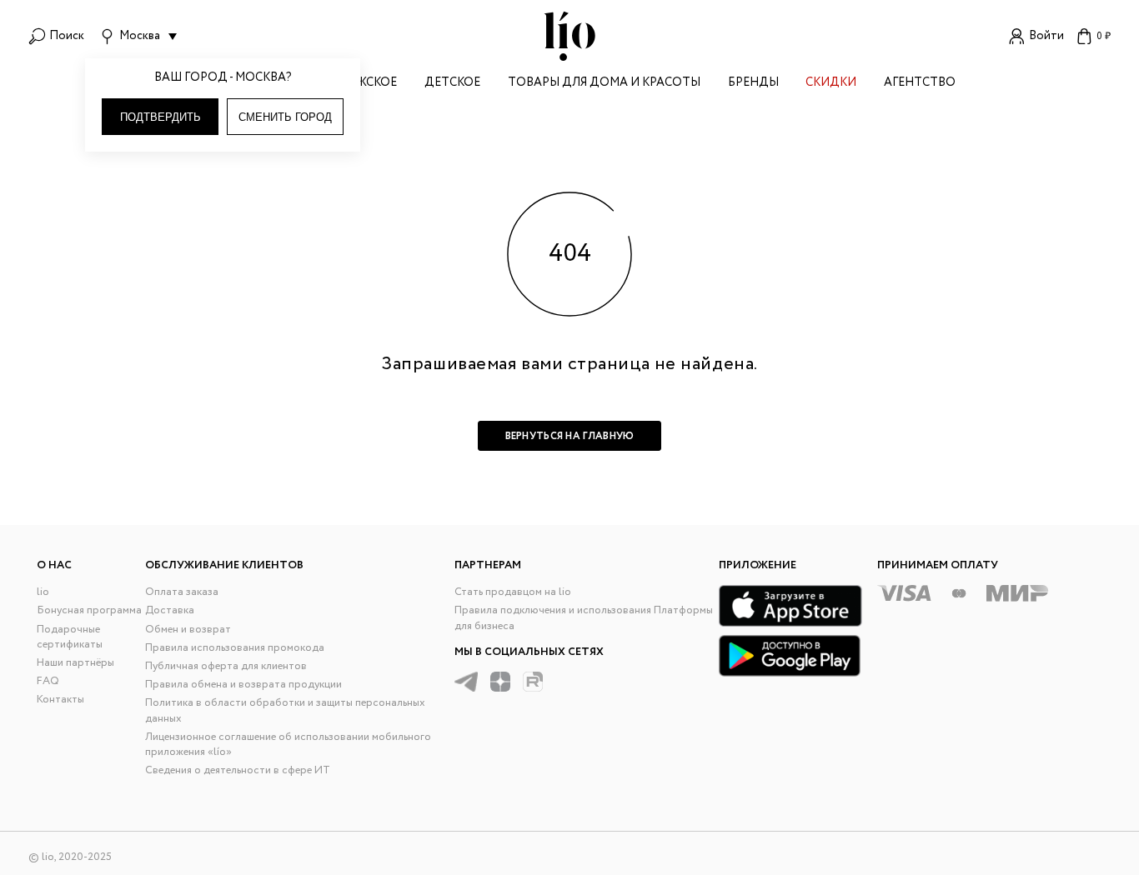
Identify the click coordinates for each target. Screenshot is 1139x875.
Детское (452, 84)
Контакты (60, 700)
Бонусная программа (89, 610)
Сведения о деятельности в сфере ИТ (237, 770)
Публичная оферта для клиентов (226, 666)
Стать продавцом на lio (512, 592)
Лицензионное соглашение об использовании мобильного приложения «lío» (288, 744)
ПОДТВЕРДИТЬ (160, 117)
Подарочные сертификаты (70, 637)
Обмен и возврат (188, 630)
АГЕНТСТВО (920, 84)
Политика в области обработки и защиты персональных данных (285, 710)
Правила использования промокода (234, 648)
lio (43, 592)
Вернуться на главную (570, 436)
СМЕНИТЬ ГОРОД (285, 117)
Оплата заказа (181, 592)
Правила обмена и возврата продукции (243, 684)
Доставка (169, 610)
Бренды (753, 84)
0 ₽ (1103, 36)
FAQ (48, 681)
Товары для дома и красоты (604, 84)
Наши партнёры (75, 663)
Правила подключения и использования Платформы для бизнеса (583, 617)
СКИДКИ (830, 84)
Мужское (368, 84)
